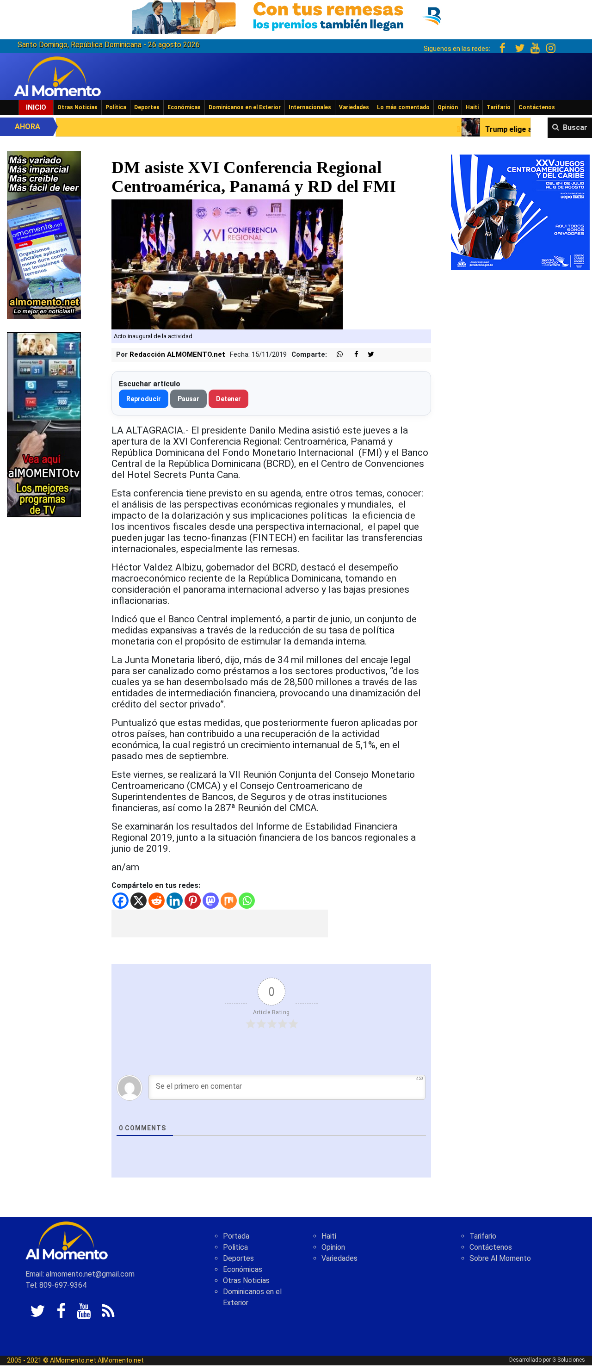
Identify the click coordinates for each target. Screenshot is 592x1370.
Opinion (333, 1247)
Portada (236, 1236)
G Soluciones (568, 1360)
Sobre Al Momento (500, 1258)
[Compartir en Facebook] (351, 354)
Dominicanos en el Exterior (245, 107)
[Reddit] (156, 901)
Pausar (188, 399)
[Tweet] (367, 354)
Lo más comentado (403, 107)
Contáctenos (536, 107)
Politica (235, 1247)
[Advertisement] (219, 923)
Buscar (575, 127)
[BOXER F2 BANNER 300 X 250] (520, 211)
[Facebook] (120, 901)
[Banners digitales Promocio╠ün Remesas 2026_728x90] (296, 15)
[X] (138, 901)
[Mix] (229, 901)
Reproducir (143, 399)
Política (115, 107)
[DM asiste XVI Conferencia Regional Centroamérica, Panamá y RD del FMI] (227, 264)
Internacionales (310, 107)
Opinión (448, 107)
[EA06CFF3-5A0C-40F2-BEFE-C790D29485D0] (44, 424)
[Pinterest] (193, 901)
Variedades (354, 107)
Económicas (184, 107)
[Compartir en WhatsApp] (336, 354)
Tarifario (499, 107)
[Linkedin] (174, 901)
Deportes (147, 107)
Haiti (328, 1236)
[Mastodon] (211, 901)
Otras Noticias (77, 107)
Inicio (36, 107)
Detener (228, 399)
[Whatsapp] (247, 901)
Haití (472, 107)
